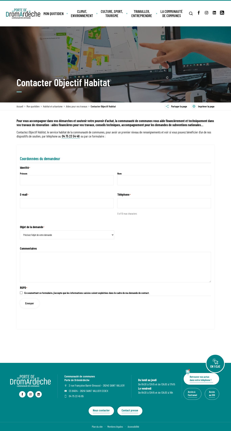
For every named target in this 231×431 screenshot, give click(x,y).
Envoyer (29, 303)
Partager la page (179, 106)
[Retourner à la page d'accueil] (23, 13)
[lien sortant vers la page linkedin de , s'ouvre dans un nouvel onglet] (214, 13)
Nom (119, 173)
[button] (53, 13)
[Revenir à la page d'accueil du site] (30, 385)
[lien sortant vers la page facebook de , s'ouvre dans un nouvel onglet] (199, 13)
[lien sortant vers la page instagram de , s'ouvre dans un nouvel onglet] (206, 13)
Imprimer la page (206, 106)
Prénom (23, 173)
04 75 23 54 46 (71, 136)
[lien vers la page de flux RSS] (222, 13)
